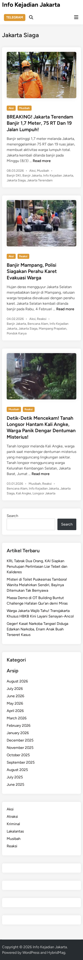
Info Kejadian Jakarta (31, 4)
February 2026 (18, 725)
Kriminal (13, 824)
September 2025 (21, 762)
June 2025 (15, 784)
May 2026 (15, 703)
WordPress (30, 952)
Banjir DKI (14, 175)
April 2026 (15, 711)
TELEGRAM (14, 17)
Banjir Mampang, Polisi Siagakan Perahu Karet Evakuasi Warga (32, 271)
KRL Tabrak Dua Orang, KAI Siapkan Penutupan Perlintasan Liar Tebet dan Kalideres (37, 566)
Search (12, 516)
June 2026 (15, 696)
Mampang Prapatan (52, 329)
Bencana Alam (37, 324)
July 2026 (15, 688)
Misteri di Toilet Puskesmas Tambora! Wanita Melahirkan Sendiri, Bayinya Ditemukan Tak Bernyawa (37, 585)
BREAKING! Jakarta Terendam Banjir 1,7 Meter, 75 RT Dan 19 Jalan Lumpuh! (40, 123)
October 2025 (18, 755)
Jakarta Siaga (16, 180)
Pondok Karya (17, 333)
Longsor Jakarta (44, 493)
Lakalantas (15, 831)
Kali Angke (23, 493)
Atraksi (12, 816)
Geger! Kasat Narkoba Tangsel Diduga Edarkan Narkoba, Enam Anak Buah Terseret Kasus (37, 629)
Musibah (24, 108)
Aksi (11, 108)
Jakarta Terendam (40, 180)
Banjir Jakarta (32, 175)
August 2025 (17, 770)
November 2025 (20, 747)
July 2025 (15, 777)
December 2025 (20, 740)
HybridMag (56, 952)
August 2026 (17, 681)
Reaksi (23, 256)
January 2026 (18, 733)
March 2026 (17, 718)
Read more (42, 161)
